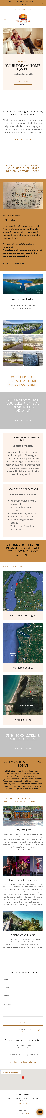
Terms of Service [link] (22, 1032)
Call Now (23, 82)
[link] (23, 19)
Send (23, 1023)
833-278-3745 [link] (23, 9)
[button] (6, 19)
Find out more (23, 139)
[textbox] (23, 979)
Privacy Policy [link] (39, 1030)
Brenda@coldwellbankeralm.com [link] (23, 1062)
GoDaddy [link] (27, 1114)
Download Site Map (13, 264)
